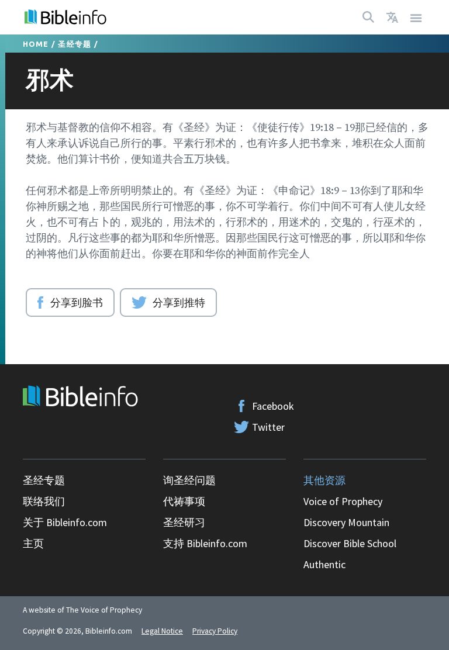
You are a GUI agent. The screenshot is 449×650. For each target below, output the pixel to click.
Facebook (273, 406)
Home (36, 44)
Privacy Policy (214, 631)
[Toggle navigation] (416, 17)
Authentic (324, 564)
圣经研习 (184, 522)
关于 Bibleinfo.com (65, 522)
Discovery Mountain (346, 522)
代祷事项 (184, 501)
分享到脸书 (76, 302)
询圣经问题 (189, 480)
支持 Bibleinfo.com (205, 543)
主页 (33, 543)
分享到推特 (179, 302)
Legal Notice (162, 631)
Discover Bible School (349, 543)
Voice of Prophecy (342, 501)
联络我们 (44, 501)
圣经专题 (74, 44)
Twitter (268, 427)
